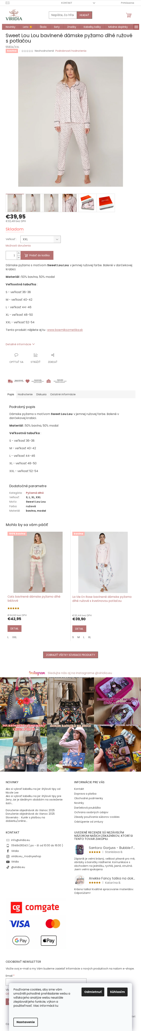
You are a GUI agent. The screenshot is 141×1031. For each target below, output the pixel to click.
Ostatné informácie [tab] (63, 394)
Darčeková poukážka (87, 808)
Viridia (15, 851)
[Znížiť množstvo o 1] (19, 257)
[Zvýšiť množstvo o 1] (19, 253)
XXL (14, 637)
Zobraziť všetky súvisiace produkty (70, 655)
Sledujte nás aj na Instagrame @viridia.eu (80, 673)
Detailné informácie (18, 344)
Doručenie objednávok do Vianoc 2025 (30, 810)
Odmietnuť (93, 992)
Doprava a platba (85, 794)
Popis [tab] (11, 394)
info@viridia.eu (20, 840)
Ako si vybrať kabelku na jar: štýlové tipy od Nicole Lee (33, 790)
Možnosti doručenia (18, 245)
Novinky (79, 803)
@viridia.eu (18, 867)
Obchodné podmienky (88, 798)
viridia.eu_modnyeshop (26, 856)
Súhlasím (117, 992)
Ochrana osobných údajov (91, 812)
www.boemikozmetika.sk (65, 330)
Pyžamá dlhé (35, 493)
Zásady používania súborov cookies (97, 817)
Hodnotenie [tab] (25, 394)
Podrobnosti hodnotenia (70, 51)
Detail (14, 628)
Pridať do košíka (39, 255)
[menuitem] (10, 27)
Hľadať (84, 15)
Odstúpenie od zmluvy (88, 822)
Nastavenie (26, 1022)
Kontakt (66, 3)
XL (89, 637)
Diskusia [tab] (41, 394)
